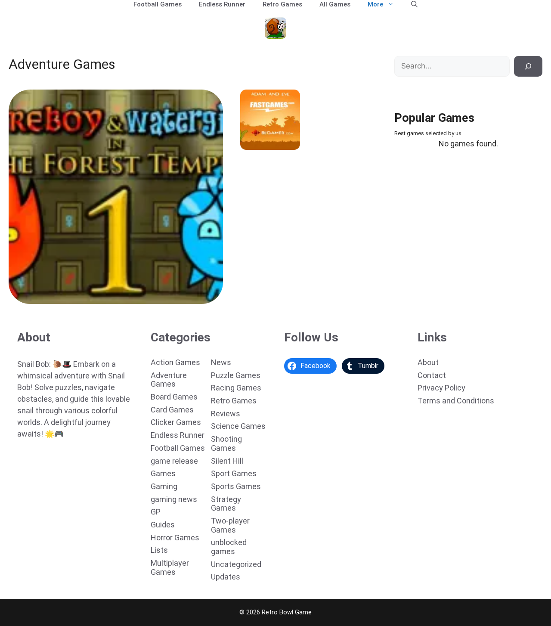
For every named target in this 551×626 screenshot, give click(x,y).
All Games (334, 4)
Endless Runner (222, 4)
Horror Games (175, 537)
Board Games (174, 396)
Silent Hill (227, 460)
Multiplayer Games (170, 567)
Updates (225, 576)
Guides (163, 524)
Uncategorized (236, 564)
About (428, 362)
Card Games (172, 409)
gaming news (174, 499)
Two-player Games (230, 525)
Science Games (238, 426)
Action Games (175, 362)
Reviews (225, 413)
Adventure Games (169, 380)
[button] (414, 4)
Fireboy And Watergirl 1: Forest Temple (72, 298)
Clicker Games (176, 422)
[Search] (528, 66)
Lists (159, 550)
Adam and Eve (264, 144)
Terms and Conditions (456, 400)
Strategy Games (226, 504)
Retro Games (282, 4)
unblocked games (229, 547)
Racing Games (236, 387)
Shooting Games (226, 443)
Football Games (157, 4)
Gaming (164, 486)
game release (174, 460)
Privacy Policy (441, 387)
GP (156, 511)
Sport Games (234, 473)
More (375, 4)
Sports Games (236, 486)
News (221, 362)
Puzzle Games (235, 375)
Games (163, 473)
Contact (432, 375)
